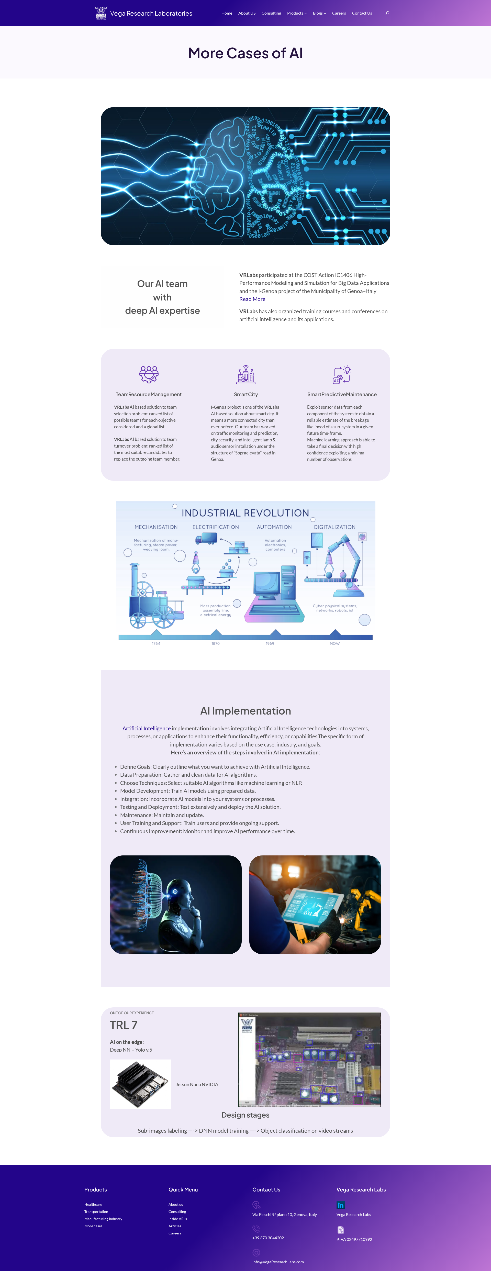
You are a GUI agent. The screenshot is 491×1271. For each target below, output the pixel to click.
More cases (93, 1226)
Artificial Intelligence (146, 728)
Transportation (96, 1211)
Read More (252, 299)
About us (176, 1204)
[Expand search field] (387, 13)
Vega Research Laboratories (151, 13)
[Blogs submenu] (325, 13)
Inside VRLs (178, 1219)
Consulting (177, 1211)
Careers (175, 1233)
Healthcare (93, 1204)
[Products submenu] (305, 13)
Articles (175, 1226)
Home (226, 12)
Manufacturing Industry (103, 1219)
